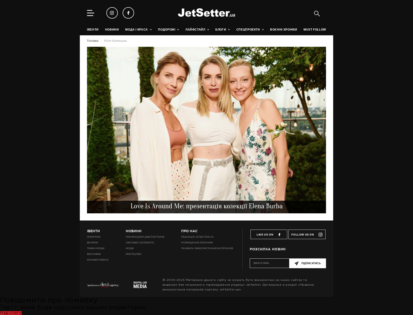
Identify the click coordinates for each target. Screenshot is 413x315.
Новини (133, 231)
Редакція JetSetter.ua (197, 237)
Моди (130, 248)
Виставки (94, 254)
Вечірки (92, 242)
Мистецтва (133, 254)
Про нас (189, 231)
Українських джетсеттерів (145, 237)
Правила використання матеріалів (207, 248)
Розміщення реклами (197, 242)
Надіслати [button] (11, 313)
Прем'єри (93, 237)
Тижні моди (95, 248)
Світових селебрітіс (140, 242)
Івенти (93, 231)
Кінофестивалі (98, 259)
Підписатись (311, 263)
